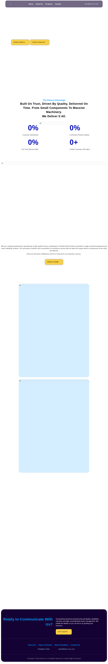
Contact (58, 4)
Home (31, 4)
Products (49, 4)
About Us (39, 4)
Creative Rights (68, 658)
